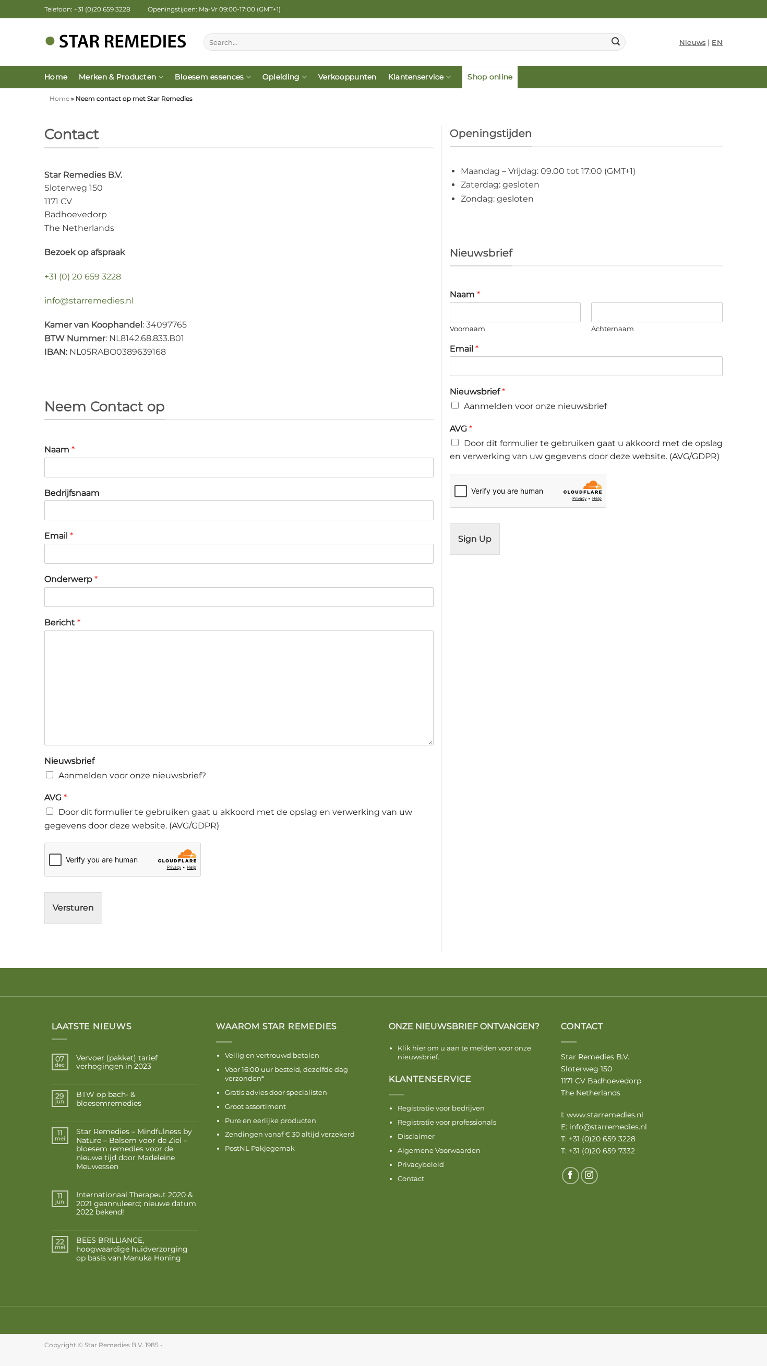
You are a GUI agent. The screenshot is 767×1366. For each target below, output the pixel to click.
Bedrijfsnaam (72, 493)
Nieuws (692, 42)
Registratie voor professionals (447, 1122)
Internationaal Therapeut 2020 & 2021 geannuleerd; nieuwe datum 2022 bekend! (136, 1203)
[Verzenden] (616, 42)
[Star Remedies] (116, 42)
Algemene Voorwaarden (439, 1150)
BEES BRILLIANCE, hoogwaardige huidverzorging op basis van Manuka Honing (132, 1249)
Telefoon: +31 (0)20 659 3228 (87, 9)
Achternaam (612, 328)
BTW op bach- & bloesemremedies (108, 1099)
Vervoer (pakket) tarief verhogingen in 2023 (117, 1062)
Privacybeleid (421, 1164)
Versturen (73, 908)
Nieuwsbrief (69, 761)
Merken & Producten (117, 76)
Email (58, 536)
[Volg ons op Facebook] (570, 1175)
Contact (411, 1178)
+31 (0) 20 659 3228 (82, 277)
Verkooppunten (347, 76)
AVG (55, 797)
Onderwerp (71, 579)
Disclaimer (416, 1136)
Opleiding (281, 76)
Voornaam (467, 328)
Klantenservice (416, 76)
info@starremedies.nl (89, 301)
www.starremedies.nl (605, 1114)
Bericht (62, 622)
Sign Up (475, 539)
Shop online (490, 76)
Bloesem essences (209, 76)
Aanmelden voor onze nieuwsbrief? (132, 775)
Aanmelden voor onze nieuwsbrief (535, 406)
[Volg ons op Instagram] (589, 1175)
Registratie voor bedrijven (441, 1108)
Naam (59, 449)
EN (717, 42)
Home (55, 76)
